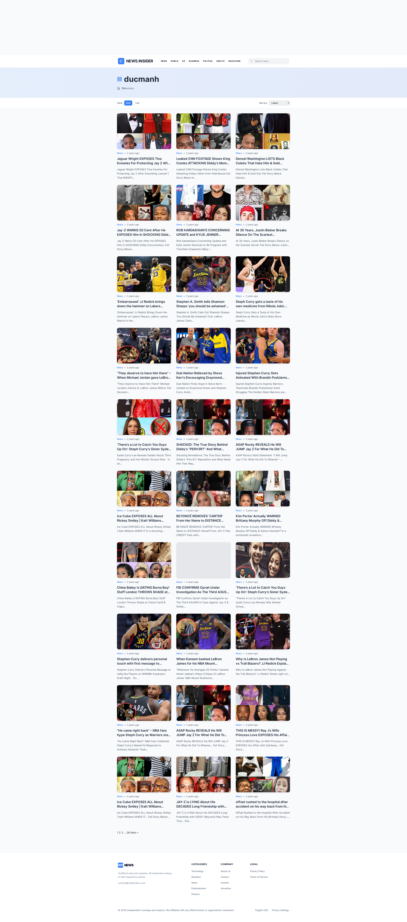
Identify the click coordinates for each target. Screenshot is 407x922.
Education (234, 61)
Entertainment (198, 888)
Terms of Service (259, 877)
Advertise (226, 888)
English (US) (261, 910)
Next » (134, 832)
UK (183, 61)
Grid (128, 103)
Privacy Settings (280, 910)
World (174, 61)
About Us (226, 871)
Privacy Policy (257, 871)
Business (194, 61)
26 (128, 832)
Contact (225, 877)
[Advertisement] (203, 27)
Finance (195, 894)
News (164, 61)
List (137, 103)
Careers (225, 882)
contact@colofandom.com (131, 883)
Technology (197, 871)
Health (220, 61)
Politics (208, 61)
